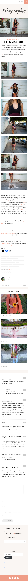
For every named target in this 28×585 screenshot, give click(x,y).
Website (3, 506)
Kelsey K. (10, 269)
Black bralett (5, 256)
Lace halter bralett (7, 264)
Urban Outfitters (14, 266)
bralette (22, 204)
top (24, 202)
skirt (2, 54)
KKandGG (8, 389)
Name (3, 496)
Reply (24, 422)
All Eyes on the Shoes (6, 364)
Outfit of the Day (16, 39)
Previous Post (6, 285)
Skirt (2, 233)
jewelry (9, 215)
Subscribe (8, 557)
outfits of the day (8, 245)
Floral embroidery (7, 260)
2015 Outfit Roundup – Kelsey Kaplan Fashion (12, 455)
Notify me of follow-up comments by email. (12, 512)
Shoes (13, 233)
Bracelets (19, 235)
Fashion (9, 39)
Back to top (23, 583)
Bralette (9, 233)
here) (8, 235)
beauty (13, 533)
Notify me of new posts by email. (10, 516)
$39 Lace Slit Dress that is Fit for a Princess (12, 340)
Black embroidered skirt (16, 256)
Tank (6, 233)
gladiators (23, 209)
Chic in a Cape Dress (6, 315)
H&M (17, 262)
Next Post (23, 285)
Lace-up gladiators (19, 264)
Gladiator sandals (18, 260)
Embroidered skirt (13, 258)
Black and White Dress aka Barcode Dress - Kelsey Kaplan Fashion (11, 466)
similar (14, 235)
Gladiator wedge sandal (8, 262)
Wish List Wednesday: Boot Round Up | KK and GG (12, 437)
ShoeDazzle (5, 266)
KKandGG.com (5, 243)
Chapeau (4, 258)
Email (3, 501)
